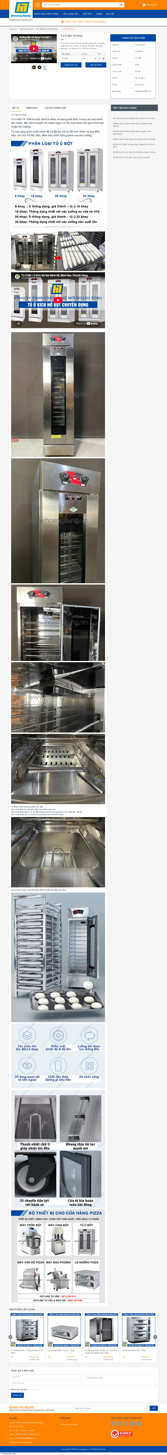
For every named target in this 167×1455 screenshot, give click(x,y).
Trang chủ (13, 29)
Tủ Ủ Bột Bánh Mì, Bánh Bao (47, 29)
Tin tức (110, 13)
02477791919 (151, 5)
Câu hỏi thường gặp (55, 108)
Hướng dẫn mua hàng (68, 1424)
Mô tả (15, 108)
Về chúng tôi (70, 13)
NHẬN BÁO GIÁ (71, 65)
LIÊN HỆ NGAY (96, 65)
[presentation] (10, 1337)
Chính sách (32, 108)
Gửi (153, 1408)
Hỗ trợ (87, 13)
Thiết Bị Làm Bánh (26, 29)
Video (99, 13)
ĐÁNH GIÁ (17, 1395)
